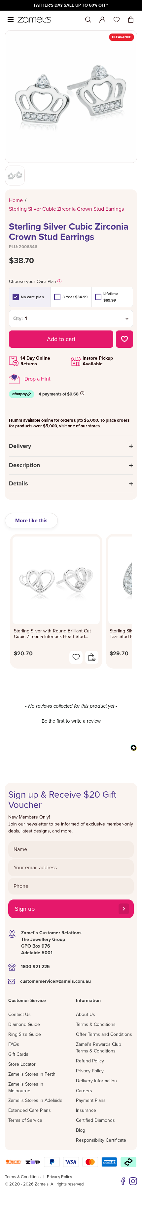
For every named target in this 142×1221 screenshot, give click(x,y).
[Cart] (130, 20)
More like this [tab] (31, 520)
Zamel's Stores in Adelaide (35, 1100)
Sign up (25, 908)
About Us (85, 1014)
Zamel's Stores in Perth (31, 1074)
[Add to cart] (91, 657)
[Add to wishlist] (124, 339)
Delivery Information (96, 1081)
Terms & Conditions (96, 1024)
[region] (71, 5)
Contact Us (19, 1014)
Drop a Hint (37, 379)
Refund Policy (90, 1061)
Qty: (18, 318)
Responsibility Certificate (101, 1140)
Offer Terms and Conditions (104, 1034)
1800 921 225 (35, 967)
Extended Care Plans (29, 1110)
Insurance (86, 1110)
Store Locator (22, 1064)
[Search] (88, 20)
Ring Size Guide (24, 1034)
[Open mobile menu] (10, 19)
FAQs (13, 1044)
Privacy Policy (90, 1071)
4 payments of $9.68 (59, 394)
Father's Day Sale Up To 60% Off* (71, 5)
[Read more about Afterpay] (82, 393)
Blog (80, 1130)
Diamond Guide (24, 1024)
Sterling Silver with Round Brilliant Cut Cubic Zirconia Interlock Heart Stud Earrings (52, 634)
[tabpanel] (71, 603)
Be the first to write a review (71, 721)
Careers (84, 1091)
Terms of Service (25, 1120)
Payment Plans (91, 1100)
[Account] (102, 19)
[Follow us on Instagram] (133, 1181)
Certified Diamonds (95, 1120)
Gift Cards (18, 1054)
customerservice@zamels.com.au (55, 981)
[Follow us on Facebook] (123, 1181)
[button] (71, 720)
